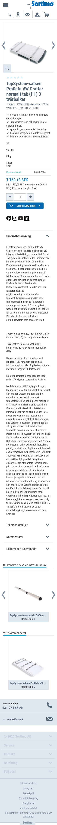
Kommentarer (14, 537)
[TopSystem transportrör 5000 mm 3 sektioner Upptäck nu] (28, 584)
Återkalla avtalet (28, 808)
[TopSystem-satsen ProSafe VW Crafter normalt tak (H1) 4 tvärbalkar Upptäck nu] (28, 652)
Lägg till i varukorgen (25, 205)
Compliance (28, 803)
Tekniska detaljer (17, 525)
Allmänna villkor (28, 783)
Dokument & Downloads (21, 549)
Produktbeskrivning (18, 236)
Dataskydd (28, 793)
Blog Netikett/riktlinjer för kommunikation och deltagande (28, 814)
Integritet (28, 788)
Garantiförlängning (28, 798)
